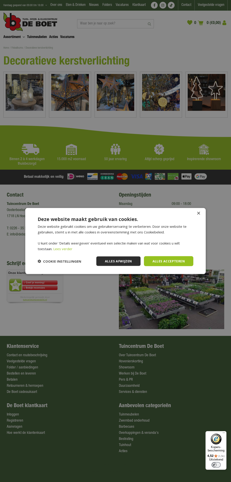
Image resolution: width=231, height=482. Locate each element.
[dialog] (115, 241)
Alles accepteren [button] (168, 261)
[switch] (216, 465)
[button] (59, 261)
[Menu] (223, 434)
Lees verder (62, 248)
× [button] (198, 213)
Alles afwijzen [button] (118, 261)
